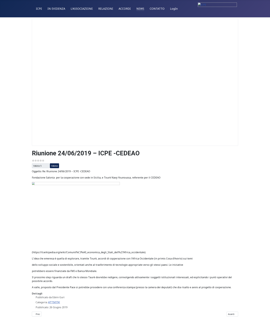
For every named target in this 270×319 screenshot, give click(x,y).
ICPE (39, 8)
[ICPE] (217, 7)
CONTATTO (157, 8)
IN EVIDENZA (56, 8)
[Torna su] (265, 313)
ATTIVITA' (54, 302)
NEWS (140, 8)
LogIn (174, 8)
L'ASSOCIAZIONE (82, 8)
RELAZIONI (105, 8)
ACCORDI (125, 8)
